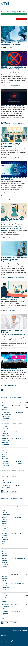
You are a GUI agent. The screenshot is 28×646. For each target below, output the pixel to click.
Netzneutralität (12, 385)
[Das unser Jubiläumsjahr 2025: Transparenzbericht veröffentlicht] (14, 34)
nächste (14, 390)
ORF (18, 550)
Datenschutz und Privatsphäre (9, 123)
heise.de (19, 517)
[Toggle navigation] (25, 3)
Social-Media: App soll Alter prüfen (5, 606)
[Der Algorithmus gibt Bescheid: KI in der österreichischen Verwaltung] (14, 289)
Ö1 (17, 574)
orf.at (19, 431)
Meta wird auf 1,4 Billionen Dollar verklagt (6, 407)
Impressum (16, 630)
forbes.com (21, 438)
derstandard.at (21, 558)
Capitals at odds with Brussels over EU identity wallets (5, 587)
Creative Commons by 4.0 (7, 642)
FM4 (19, 405)
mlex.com (20, 412)
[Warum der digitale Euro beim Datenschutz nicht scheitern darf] (14, 169)
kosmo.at (20, 449)
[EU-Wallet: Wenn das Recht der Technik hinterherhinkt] (14, 210)
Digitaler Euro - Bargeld (14, 199)
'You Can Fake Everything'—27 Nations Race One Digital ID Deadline (6, 442)
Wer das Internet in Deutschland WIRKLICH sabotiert (5, 597)
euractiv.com (20, 583)
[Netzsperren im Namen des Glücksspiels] (14, 97)
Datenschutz (23, 630)
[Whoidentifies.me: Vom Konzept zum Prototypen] (14, 321)
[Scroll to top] (25, 643)
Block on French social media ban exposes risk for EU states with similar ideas (6, 416)
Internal (10, 47)
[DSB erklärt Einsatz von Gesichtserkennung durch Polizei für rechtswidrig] (14, 58)
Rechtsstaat (21, 123)
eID (9, 237)
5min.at (20, 423)
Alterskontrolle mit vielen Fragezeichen (6, 472)
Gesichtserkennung (15, 85)
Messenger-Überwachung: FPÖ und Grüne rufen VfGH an (5, 615)
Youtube (19, 594)
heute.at (20, 477)
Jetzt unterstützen (21, 18)
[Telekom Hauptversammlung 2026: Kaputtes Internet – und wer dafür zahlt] (14, 360)
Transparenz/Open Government (16, 157)
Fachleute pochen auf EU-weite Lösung (6, 433)
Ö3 (17, 507)
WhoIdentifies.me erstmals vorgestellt (15, 334)
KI (8, 85)
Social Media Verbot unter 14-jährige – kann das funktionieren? (6, 510)
